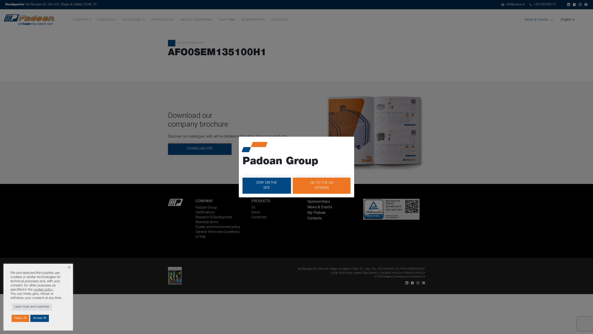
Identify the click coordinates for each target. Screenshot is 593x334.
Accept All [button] (39, 318)
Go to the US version (321, 185)
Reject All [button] (20, 318)
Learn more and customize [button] (31, 306)
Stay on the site (266, 185)
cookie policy (43, 290)
